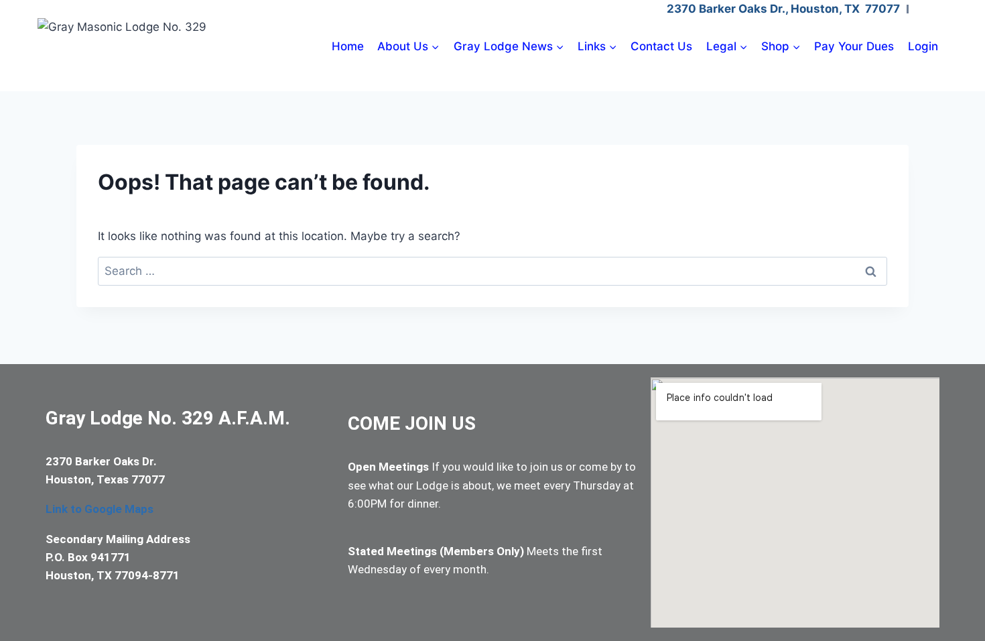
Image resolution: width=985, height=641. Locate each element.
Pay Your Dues (854, 46)
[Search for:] (492, 271)
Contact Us (661, 46)
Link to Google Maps (99, 509)
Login (923, 46)
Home (348, 46)
